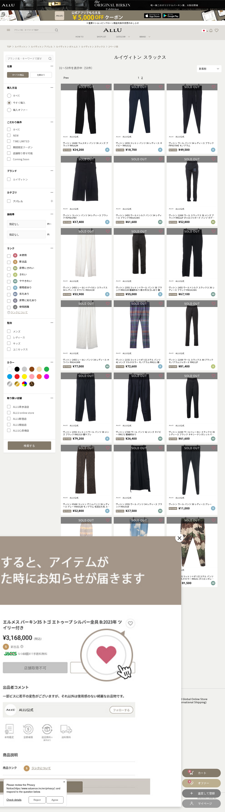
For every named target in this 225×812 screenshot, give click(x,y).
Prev (66, 77)
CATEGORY (121, 36)
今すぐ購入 (19, 102)
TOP (9, 46)
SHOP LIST (101, 36)
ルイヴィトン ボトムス (67, 46)
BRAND (143, 36)
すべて (16, 95)
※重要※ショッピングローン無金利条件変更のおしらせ (112, 22)
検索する (29, 445)
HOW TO (79, 36)
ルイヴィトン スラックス (93, 46)
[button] (216, 30)
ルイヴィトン (21, 46)
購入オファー (20, 109)
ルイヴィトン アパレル (42, 46)
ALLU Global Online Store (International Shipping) (191, 700)
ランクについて (19, 312)
